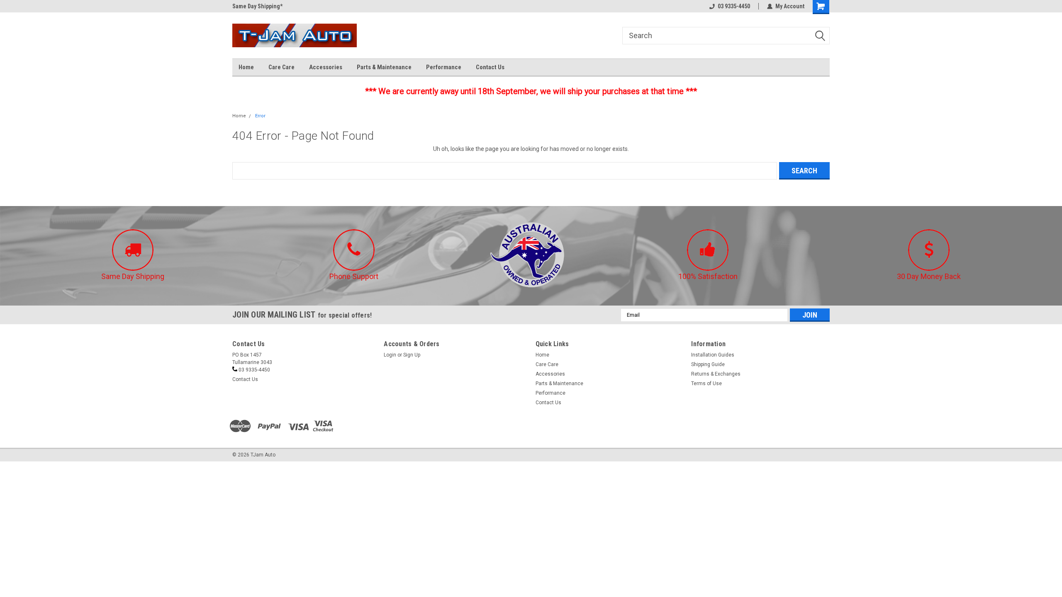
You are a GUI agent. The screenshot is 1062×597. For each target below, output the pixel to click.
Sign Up (411, 355)
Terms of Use (706, 383)
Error (260, 116)
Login (390, 355)
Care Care (281, 67)
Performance (443, 67)
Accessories (325, 67)
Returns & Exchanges (715, 374)
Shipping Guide (708, 364)
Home (246, 67)
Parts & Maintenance (384, 67)
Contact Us (490, 67)
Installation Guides (712, 355)
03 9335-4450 (734, 6)
